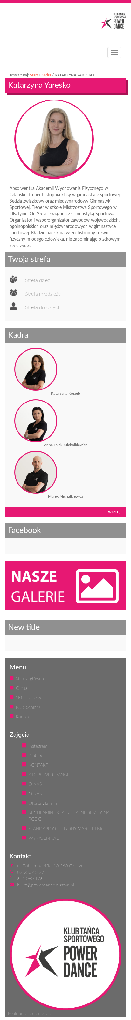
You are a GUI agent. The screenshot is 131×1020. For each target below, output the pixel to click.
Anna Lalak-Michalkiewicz (65, 445)
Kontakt (23, 717)
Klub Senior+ (28, 707)
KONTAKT (38, 765)
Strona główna (30, 679)
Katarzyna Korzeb (65, 393)
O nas (21, 688)
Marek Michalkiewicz (65, 496)
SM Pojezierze (29, 698)
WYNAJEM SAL (44, 838)
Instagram (38, 746)
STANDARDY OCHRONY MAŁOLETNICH (68, 829)
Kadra (46, 75)
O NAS (35, 784)
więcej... (115, 512)
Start (34, 75)
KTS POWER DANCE (49, 775)
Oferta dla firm (43, 803)
